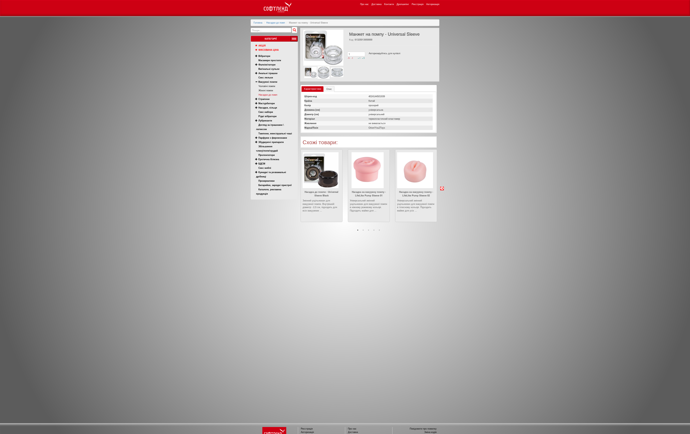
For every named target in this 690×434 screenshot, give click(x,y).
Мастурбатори (266, 103)
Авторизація (432, 4)
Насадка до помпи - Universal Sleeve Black (321, 193)
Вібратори (264, 56)
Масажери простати (269, 60)
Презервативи (266, 180)
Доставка (376, 4)
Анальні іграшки (267, 73)
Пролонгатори (266, 155)
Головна (258, 22)
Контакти (389, 4)
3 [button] (368, 230)
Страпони (264, 99)
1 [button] (358, 230)
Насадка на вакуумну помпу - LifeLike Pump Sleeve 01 (369, 193)
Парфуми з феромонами (272, 137)
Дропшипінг (403, 4)
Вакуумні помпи (267, 81)
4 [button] (374, 230)
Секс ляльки (265, 77)
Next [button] (442, 188)
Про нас (364, 4)
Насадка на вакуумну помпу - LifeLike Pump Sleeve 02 (416, 193)
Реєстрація (418, 4)
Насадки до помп (275, 22)
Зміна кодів (430, 432)
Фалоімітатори (266, 64)
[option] (321, 188)
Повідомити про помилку (423, 428)
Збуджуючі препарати (271, 142)
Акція (262, 45)
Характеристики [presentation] (312, 89)
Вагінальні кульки (268, 68)
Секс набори (265, 112)
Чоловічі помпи (267, 86)
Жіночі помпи (266, 90)
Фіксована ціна (268, 49)
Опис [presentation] (329, 89)
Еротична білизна (268, 159)
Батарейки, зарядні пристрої (275, 185)
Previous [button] (295, 188)
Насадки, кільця (267, 107)
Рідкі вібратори (267, 116)
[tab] (312, 89)
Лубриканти (265, 120)
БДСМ (261, 163)
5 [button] (379, 230)
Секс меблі (264, 167)
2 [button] (363, 230)
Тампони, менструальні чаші (275, 133)
